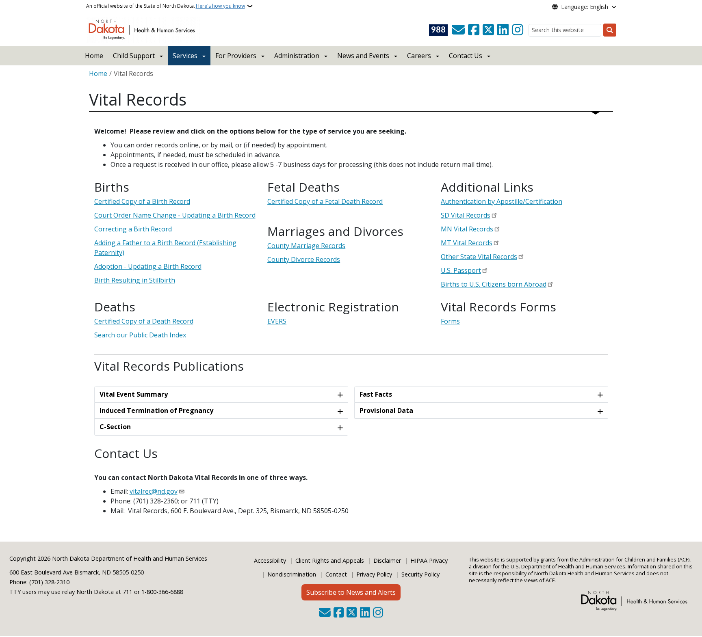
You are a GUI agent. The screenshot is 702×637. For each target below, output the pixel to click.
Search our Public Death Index (140, 334)
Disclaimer (387, 560)
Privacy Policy (374, 574)
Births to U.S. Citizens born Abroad (493, 284)
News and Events (363, 55)
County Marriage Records (306, 245)
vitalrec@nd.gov (154, 491)
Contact (336, 574)
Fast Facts (376, 394)
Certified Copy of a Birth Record (142, 201)
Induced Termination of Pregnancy (156, 410)
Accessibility (270, 560)
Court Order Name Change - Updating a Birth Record (175, 215)
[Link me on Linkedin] (503, 30)
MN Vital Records (467, 229)
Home (94, 55)
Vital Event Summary (134, 394)
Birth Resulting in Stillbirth (134, 280)
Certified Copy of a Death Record (143, 321)
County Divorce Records (303, 259)
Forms (450, 321)
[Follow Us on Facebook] (473, 30)
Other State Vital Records (479, 256)
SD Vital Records (465, 215)
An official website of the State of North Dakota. (165, 5)
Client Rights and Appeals (329, 560)
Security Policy (420, 574)
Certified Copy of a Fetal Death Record (325, 201)
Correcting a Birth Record (133, 229)
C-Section (115, 426)
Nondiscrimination (291, 574)
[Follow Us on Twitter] (488, 30)
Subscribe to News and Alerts (351, 592)
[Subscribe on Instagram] (517, 30)
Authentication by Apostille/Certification (501, 201)
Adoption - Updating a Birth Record (148, 266)
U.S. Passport (461, 270)
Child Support (134, 55)
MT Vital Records (466, 242)
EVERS (276, 321)
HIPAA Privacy (429, 560)
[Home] (143, 28)
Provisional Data (386, 410)
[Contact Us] (458, 30)
